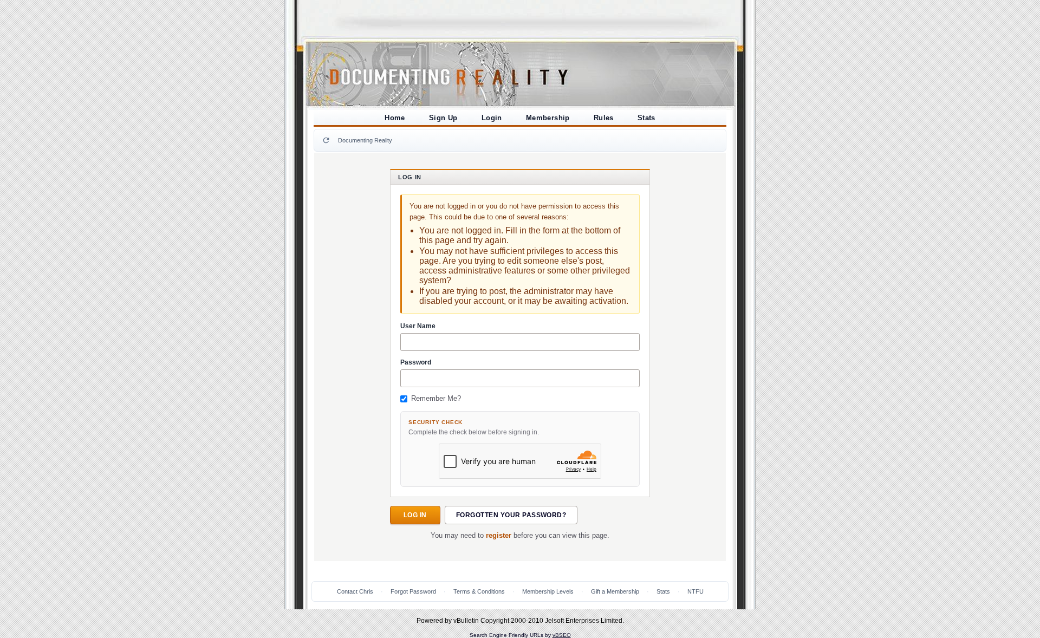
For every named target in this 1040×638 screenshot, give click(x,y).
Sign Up (443, 118)
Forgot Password (413, 591)
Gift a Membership (615, 591)
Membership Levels (548, 591)
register (498, 535)
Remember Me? (436, 398)
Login (492, 118)
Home (395, 118)
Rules (604, 118)
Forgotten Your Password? (511, 515)
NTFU (695, 591)
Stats (646, 118)
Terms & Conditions (479, 591)
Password (415, 362)
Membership (548, 118)
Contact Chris (355, 591)
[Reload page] (326, 140)
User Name (417, 326)
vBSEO (561, 635)
